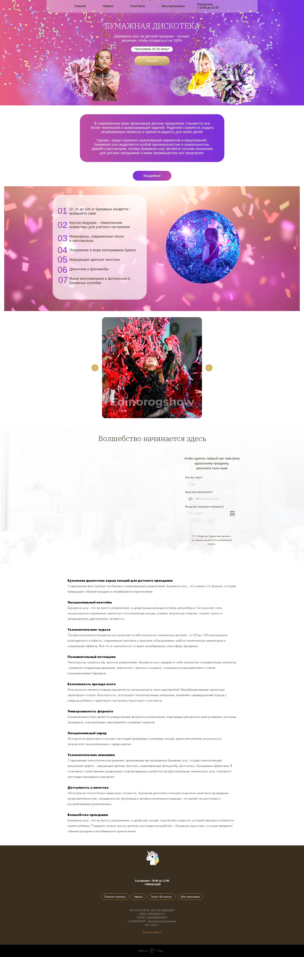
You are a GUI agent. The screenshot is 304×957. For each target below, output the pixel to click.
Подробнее (152, 175)
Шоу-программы (173, 6)
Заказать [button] (152, 60)
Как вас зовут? (194, 477)
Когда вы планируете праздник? (204, 506)
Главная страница (114, 896)
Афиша (108, 6)
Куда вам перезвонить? (199, 491)
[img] (56, 6)
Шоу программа (190, 896)
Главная (80, 6)
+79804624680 (152, 884)
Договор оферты (152, 932)
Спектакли (137, 6)
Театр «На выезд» (161, 896)
